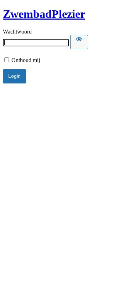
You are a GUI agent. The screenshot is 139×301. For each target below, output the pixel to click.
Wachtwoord (17, 32)
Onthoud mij (25, 60)
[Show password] (79, 42)
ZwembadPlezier (44, 13)
